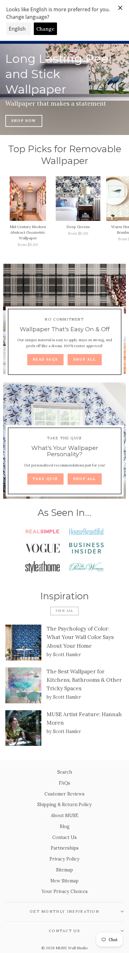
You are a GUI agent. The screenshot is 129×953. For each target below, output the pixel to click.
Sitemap (64, 870)
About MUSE (65, 815)
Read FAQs (45, 359)
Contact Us (64, 837)
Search (64, 772)
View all (64, 610)
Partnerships (65, 848)
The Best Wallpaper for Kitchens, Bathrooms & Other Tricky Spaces (84, 680)
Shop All (84, 359)
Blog (65, 826)
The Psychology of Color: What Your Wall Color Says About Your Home (80, 637)
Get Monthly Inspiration (64, 911)
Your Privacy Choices (65, 891)
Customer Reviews (64, 794)
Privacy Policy (64, 859)
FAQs (64, 783)
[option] (64, 89)
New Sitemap (64, 881)
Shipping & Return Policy (64, 804)
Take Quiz (45, 479)
